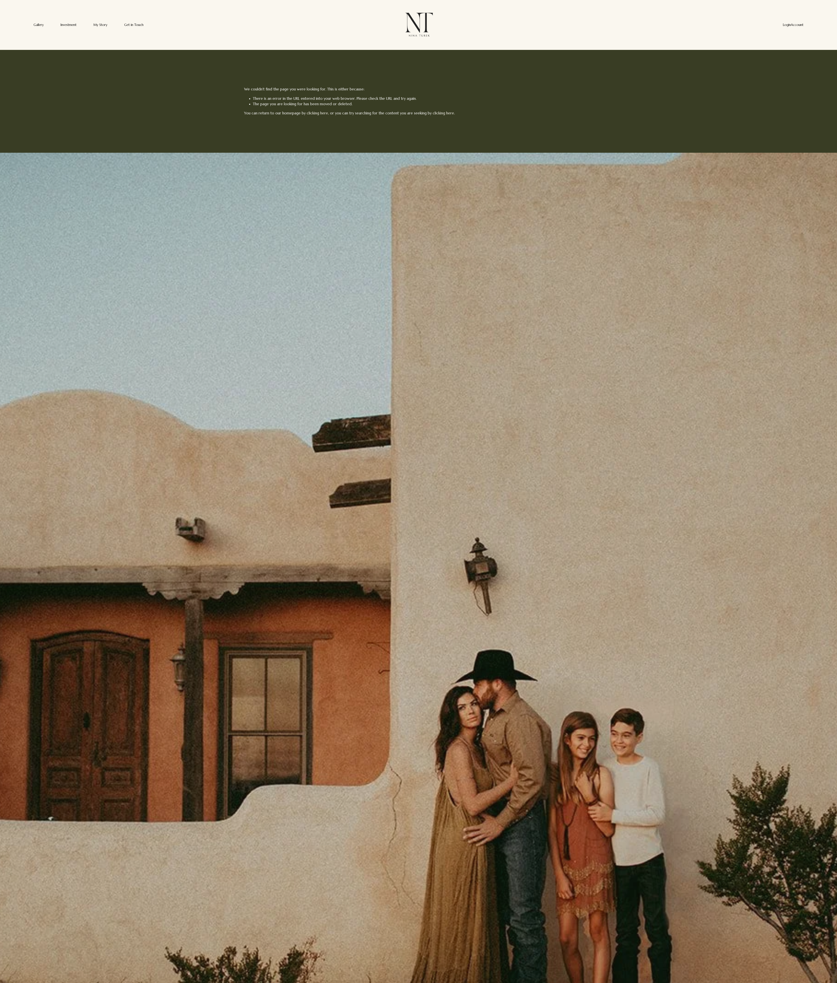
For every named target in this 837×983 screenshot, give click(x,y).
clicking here (317, 113)
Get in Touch (133, 25)
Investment (68, 25)
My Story (100, 25)
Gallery (39, 25)
